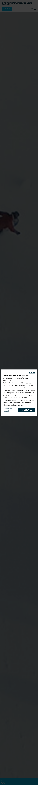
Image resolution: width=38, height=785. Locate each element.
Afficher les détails (8, 410)
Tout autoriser (26, 410)
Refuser (32, 373)
